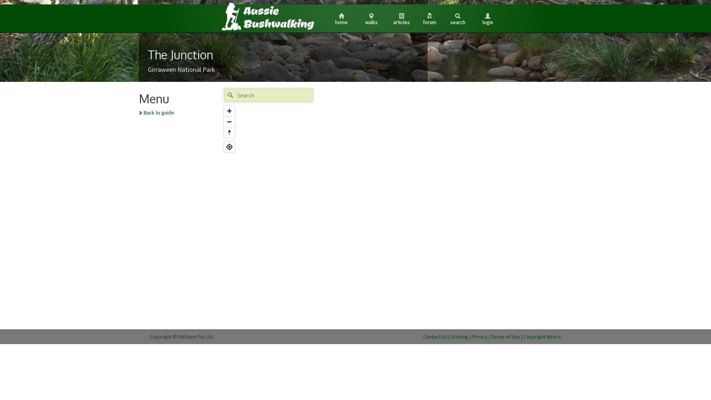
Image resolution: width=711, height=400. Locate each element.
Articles (401, 22)
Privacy (479, 336)
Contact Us (435, 336)
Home (341, 22)
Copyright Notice (542, 336)
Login (488, 22)
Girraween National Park (181, 69)
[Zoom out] (229, 121)
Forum (429, 22)
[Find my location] (229, 146)
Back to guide (159, 112)
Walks (371, 22)
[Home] (267, 16)
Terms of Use (505, 336)
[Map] (375, 205)
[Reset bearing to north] (229, 132)
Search (457, 22)
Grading (459, 336)
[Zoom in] (229, 111)
